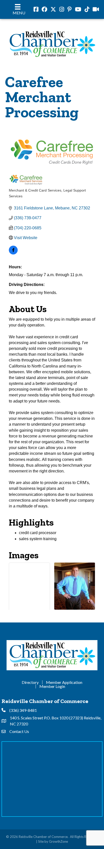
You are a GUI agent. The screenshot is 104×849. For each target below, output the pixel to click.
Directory (30, 682)
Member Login (52, 686)
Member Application (64, 682)
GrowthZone (58, 841)
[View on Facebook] (13, 253)
